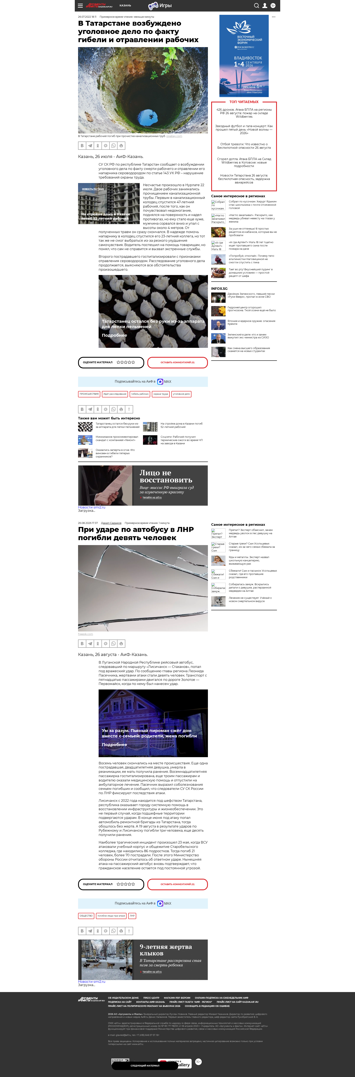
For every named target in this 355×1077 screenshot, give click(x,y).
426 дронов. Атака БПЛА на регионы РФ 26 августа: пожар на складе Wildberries (244, 113)
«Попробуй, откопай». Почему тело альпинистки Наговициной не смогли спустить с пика (251, 259)
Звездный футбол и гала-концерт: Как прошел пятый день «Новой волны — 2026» (244, 129)
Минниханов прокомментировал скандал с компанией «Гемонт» (117, 438)
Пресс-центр (151, 998)
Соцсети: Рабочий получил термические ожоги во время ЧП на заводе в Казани (182, 440)
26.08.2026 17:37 (88, 523)
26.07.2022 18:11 (87, 16)
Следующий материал (145, 1065)
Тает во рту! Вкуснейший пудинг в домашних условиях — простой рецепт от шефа (251, 272)
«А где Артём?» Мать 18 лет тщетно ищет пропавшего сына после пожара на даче (251, 245)
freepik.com (85, 634)
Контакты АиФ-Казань (150, 1002)
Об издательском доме (123, 998)
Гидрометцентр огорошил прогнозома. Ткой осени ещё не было (252, 309)
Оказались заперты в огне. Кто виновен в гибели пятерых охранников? (115, 453)
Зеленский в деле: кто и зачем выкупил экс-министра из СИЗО (248, 336)
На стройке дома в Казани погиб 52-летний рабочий (182, 425)
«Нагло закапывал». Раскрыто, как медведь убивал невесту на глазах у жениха (252, 218)
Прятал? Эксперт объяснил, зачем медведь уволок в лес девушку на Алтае (251, 533)
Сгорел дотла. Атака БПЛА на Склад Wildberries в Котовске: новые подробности (244, 162)
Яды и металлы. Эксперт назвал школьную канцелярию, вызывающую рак (249, 560)
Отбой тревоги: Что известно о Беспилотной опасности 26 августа (244, 146)
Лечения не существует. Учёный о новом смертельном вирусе (250, 599)
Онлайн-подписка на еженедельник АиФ (221, 998)
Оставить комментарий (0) (178, 362)
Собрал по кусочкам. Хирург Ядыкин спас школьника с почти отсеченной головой (253, 205)
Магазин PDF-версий (177, 998)
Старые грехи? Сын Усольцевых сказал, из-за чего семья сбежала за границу (252, 547)
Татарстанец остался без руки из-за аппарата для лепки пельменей (153, 324)
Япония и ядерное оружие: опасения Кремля (251, 322)
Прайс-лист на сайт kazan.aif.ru (237, 1002)
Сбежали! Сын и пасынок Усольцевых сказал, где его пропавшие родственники (253, 574)
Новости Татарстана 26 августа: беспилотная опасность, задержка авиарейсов (244, 179)
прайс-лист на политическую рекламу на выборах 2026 (144, 1006)
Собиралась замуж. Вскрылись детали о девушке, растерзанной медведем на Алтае (250, 587)
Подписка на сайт (119, 1002)
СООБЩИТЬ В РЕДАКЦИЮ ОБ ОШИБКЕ (207, 1006)
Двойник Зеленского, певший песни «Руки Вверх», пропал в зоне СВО (251, 295)
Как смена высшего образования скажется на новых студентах (249, 350)
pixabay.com (174, 136)
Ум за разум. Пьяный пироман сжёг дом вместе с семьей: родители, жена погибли (149, 733)
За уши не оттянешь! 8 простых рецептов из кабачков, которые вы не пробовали (253, 232)
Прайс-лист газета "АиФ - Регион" (190, 1002)
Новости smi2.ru (91, 507)
